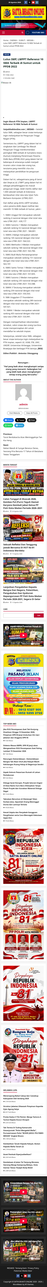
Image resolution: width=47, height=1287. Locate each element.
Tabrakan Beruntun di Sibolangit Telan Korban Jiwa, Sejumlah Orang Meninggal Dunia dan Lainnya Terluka (21, 802)
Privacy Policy (33, 1268)
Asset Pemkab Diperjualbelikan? (17, 1154)
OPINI (26, 538)
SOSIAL (24, 581)
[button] (3, 32)
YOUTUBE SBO (38, 32)
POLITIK (16, 493)
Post (33, 420)
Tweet (21, 420)
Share (9, 420)
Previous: (22, 437)
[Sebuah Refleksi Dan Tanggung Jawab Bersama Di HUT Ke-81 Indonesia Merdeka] (23, 528)
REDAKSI (10, 1268)
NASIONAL (17, 538)
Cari (5, 609)
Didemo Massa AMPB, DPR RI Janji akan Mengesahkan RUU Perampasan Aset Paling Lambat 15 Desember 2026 (22, 748)
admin (7, 72)
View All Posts (32, 413)
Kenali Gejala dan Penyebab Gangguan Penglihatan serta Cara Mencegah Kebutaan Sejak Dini (22, 815)
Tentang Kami (21, 1268)
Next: (23, 450)
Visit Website (14, 413)
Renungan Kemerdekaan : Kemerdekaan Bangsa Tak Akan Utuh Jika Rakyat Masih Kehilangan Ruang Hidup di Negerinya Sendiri (23, 762)
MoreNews (17, 1284)
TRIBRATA (25, 493)
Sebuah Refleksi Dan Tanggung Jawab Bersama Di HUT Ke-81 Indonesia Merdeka (20, 547)
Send (9, 425)
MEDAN (6, 54)
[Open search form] (22, 32)
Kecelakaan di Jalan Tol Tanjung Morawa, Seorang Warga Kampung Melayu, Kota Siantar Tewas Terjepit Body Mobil (21, 1165)
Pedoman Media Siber (23, 1271)
